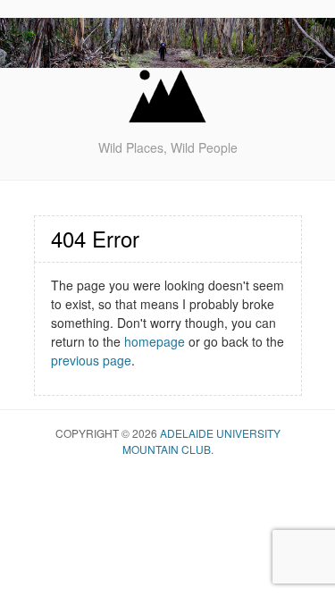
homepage (154, 341)
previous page (91, 360)
